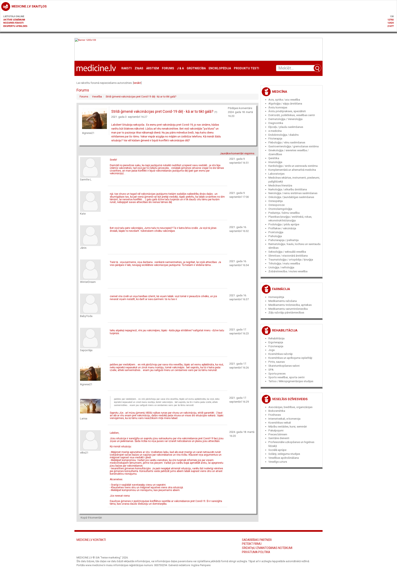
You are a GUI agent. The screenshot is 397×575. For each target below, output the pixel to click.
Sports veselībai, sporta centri (286, 377)
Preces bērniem (277, 434)
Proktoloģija (275, 232)
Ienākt (137, 82)
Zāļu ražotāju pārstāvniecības (286, 312)
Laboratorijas (276, 173)
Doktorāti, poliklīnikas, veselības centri (291, 115)
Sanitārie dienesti (278, 438)
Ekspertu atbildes (15, 26)
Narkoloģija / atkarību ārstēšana (287, 189)
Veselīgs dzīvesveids (290, 399)
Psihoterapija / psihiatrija (283, 240)
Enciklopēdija (220, 68)
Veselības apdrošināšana (283, 457)
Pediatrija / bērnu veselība (284, 212)
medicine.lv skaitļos (29, 6)
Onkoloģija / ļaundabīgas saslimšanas (291, 197)
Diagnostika (275, 123)
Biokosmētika (276, 410)
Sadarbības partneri (257, 539)
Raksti (126, 68)
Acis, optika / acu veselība (284, 99)
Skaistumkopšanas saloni (284, 365)
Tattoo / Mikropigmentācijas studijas (290, 381)
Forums (168, 68)
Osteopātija (275, 201)
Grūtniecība (196, 68)
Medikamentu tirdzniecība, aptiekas (290, 304)
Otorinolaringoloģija (280, 208)
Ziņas (139, 68)
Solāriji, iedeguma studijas (284, 453)
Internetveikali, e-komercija (284, 418)
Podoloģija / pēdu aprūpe (283, 224)
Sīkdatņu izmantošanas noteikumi (267, 548)
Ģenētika (273, 158)
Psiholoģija (275, 236)
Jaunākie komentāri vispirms (237, 153)
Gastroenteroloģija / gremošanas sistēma (293, 146)
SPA (271, 369)
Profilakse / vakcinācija (282, 228)
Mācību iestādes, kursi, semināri (287, 426)
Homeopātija (276, 297)
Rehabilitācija (285, 330)
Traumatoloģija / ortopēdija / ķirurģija (290, 259)
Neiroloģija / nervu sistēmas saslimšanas (292, 193)
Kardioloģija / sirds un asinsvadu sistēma (293, 165)
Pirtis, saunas (276, 361)
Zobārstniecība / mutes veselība (287, 271)
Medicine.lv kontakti (91, 539)
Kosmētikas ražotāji (280, 353)
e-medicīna (275, 130)
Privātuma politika (256, 552)
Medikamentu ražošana (282, 301)
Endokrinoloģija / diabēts (283, 134)
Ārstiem (152, 68)
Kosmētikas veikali (279, 422)
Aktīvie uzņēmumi (14, 19)
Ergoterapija (275, 342)
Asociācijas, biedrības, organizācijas (290, 407)
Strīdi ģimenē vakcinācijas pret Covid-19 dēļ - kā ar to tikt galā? (141, 96)
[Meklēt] (317, 68)
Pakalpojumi (275, 430)
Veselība (97, 96)
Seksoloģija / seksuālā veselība (287, 251)
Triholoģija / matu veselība (284, 263)
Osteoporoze (276, 204)
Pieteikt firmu (252, 543)
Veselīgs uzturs (277, 461)
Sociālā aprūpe (277, 449)
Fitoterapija (275, 138)
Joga (271, 350)
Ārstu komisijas (277, 107)
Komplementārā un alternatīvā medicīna (292, 169)
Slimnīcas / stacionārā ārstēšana (288, 255)
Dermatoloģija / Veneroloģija (285, 119)
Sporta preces (277, 373)
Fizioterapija (275, 346)
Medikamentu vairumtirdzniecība (288, 308)
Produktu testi (246, 68)
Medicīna (279, 92)
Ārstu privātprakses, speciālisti (287, 111)
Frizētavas (274, 414)
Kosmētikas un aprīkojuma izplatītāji (290, 357)
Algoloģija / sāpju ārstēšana (285, 103)
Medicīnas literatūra (280, 185)
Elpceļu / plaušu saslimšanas (285, 126)
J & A (180, 68)
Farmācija (281, 289)
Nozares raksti (13, 22)
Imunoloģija (275, 162)
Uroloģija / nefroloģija (281, 267)
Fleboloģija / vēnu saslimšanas (286, 142)
